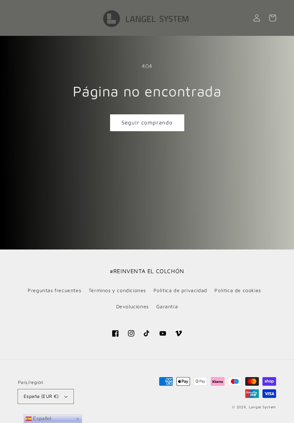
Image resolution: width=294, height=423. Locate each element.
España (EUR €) (41, 396)
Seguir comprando (147, 122)
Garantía (167, 306)
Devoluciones (132, 306)
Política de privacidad (180, 290)
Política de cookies (237, 290)
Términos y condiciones (117, 290)
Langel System (262, 407)
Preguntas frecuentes (54, 290)
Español (42, 418)
